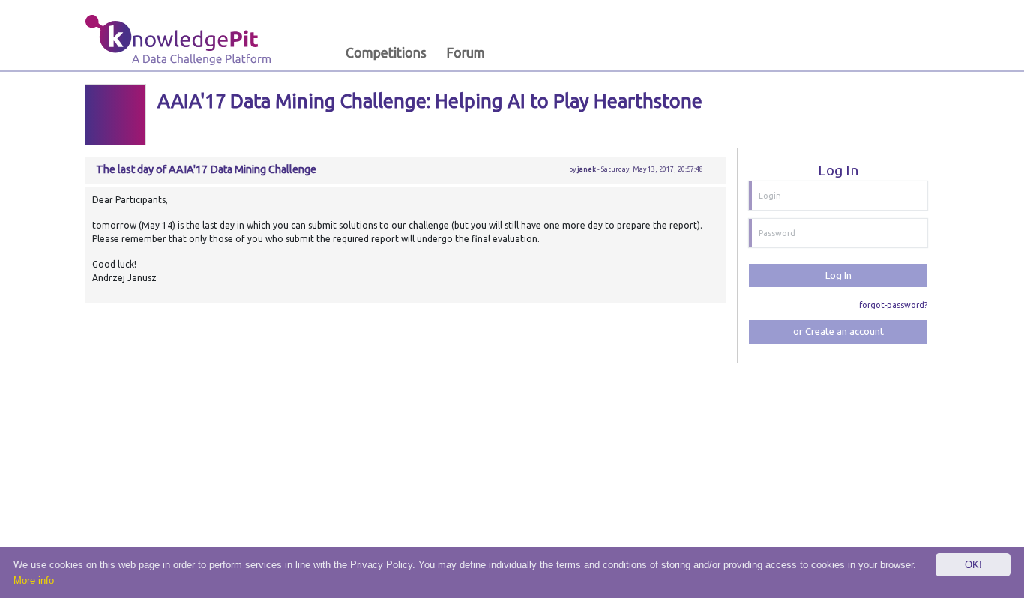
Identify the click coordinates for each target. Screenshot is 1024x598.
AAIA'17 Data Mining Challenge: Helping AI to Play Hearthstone (429, 101)
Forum (465, 53)
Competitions (386, 53)
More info (33, 580)
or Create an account (838, 331)
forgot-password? (893, 304)
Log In (838, 275)
